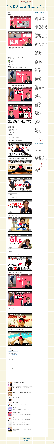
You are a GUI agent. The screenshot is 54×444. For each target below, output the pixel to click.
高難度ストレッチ (37, 85)
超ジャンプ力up (37, 123)
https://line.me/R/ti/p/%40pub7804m (13, 354)
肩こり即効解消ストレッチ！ (39, 20)
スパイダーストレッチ (38, 121)
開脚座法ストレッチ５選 (16, 412)
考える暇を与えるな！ (38, 46)
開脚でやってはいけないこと (39, 80)
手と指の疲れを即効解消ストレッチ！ (40, 158)
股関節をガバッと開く (16, 397)
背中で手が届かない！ (38, 102)
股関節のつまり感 (37, 76)
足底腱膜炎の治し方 (37, 122)
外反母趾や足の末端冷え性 (38, 60)
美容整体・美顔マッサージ (38, 54)
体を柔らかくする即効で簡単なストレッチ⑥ (41, 25)
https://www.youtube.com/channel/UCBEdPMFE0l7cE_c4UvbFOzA (17, 357)
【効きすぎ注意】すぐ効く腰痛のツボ (40, 17)
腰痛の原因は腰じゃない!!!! (38, 18)
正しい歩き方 (15, 417)
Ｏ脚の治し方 (37, 114)
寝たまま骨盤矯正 (37, 106)
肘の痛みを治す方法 (37, 68)
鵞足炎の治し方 (37, 128)
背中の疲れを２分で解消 (38, 103)
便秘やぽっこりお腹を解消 (38, 61)
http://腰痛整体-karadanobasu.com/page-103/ (14, 351)
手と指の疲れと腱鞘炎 (38, 63)
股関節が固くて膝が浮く (38, 70)
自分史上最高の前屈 (37, 78)
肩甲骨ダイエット (37, 104)
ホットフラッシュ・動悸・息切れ (39, 87)
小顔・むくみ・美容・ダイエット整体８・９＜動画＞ (21, 387)
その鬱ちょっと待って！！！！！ (39, 150)
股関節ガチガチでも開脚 (38, 113)
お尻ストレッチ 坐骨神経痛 (38, 62)
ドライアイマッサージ (38, 97)
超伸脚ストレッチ (37, 131)
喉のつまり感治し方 (37, 112)
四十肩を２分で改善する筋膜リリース (18, 382)
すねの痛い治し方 (37, 130)
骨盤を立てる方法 (15, 402)
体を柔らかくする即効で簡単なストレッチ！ (41, 29)
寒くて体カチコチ (37, 96)
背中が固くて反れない (38, 69)
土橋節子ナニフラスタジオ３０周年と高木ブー (20, 422)
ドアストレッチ (37, 94)
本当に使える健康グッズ (38, 53)
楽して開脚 (36, 98)
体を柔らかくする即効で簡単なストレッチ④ (41, 26)
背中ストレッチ (37, 105)
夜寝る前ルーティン (16, 407)
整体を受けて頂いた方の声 (39, 143)
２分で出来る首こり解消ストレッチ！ (40, 36)
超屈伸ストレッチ (37, 129)
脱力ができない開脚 (37, 71)
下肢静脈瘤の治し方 (37, 120)
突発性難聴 (36, 95)
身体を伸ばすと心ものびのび (27, 1)
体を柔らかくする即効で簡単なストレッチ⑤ (41, 24)
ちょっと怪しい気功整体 (38, 132)
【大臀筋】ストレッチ (38, 89)
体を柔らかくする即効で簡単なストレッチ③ (41, 27)
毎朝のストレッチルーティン (39, 59)
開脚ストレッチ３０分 (38, 88)
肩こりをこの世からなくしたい (39, 51)
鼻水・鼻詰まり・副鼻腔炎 (38, 77)
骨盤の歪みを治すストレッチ (39, 50)
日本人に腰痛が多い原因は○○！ (39, 79)
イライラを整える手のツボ (38, 115)
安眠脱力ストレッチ (37, 111)
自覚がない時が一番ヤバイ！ (39, 72)
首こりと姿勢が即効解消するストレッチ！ (40, 19)
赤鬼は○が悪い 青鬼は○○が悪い (39, 45)
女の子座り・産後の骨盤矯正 (39, 52)
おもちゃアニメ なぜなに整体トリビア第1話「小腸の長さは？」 (22, 392)
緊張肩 (36, 124)
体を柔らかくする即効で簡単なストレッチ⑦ (41, 159)
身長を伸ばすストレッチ (38, 86)
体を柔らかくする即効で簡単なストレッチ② (41, 28)
